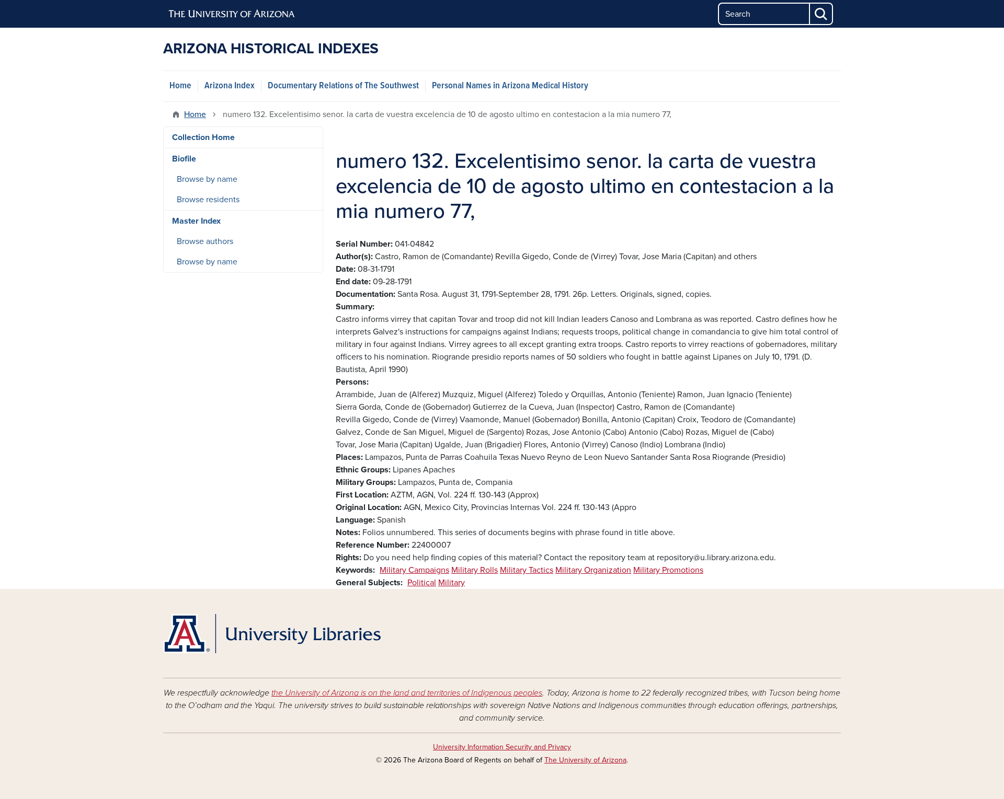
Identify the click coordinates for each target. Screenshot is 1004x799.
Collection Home (203, 137)
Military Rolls (474, 570)
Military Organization (593, 570)
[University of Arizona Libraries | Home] (272, 633)
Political (421, 582)
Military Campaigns (414, 570)
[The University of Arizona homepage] (232, 14)
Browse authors (205, 241)
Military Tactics (526, 570)
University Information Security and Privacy (502, 747)
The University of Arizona (585, 760)
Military (451, 582)
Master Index (196, 221)
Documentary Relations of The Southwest (343, 86)
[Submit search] (821, 14)
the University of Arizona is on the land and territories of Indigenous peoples (406, 693)
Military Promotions (668, 570)
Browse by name (207, 179)
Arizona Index (229, 86)
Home (180, 86)
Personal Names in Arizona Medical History (510, 86)
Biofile (184, 159)
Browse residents (208, 199)
